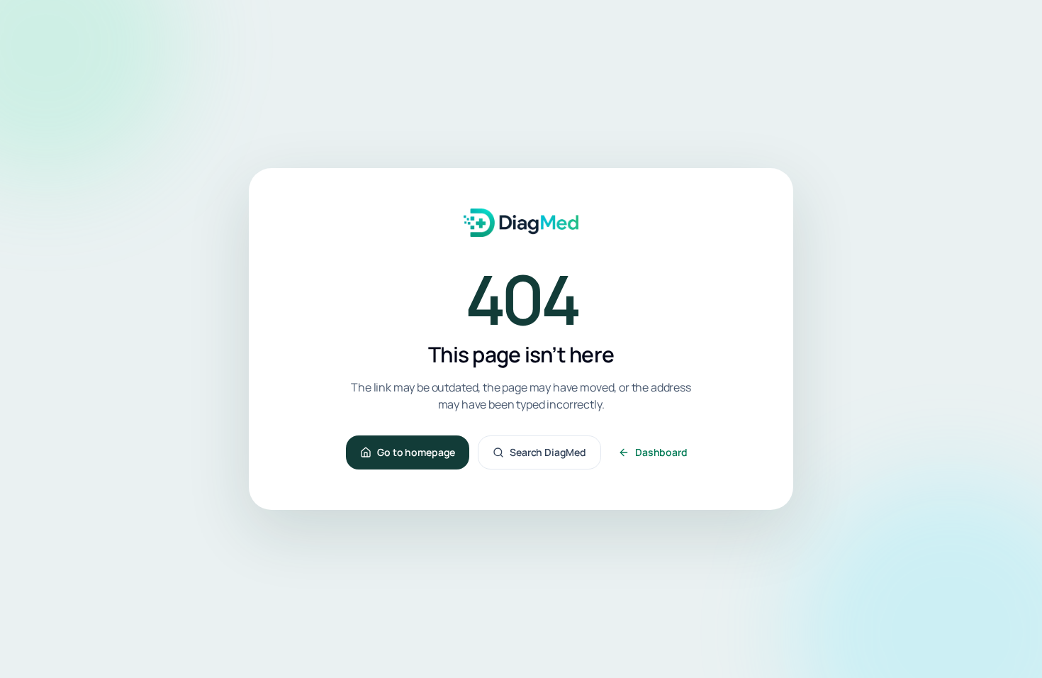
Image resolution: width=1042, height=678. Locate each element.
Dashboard (661, 452)
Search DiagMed (548, 452)
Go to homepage (416, 452)
